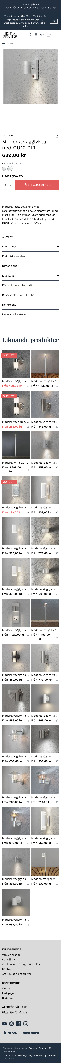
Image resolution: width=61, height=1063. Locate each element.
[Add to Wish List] (57, 136)
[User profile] (36, 34)
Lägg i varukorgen (37, 185)
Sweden (33, 1048)
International (9, 1051)
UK (50, 1048)
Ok (53, 21)
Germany (43, 1048)
